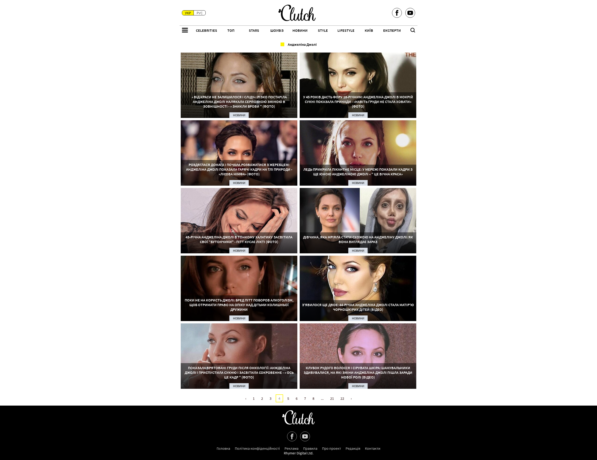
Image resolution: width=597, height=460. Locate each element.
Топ (230, 30)
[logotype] (297, 13)
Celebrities (206, 30)
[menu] (185, 30)
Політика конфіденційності (257, 448)
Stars (254, 30)
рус (200, 13)
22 (342, 398)
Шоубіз (277, 30)
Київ (369, 30)
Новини (300, 30)
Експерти (392, 30)
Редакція (353, 448)
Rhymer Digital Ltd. (298, 453)
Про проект (331, 448)
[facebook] (397, 13)
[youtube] (410, 13)
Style (323, 30)
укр (188, 13)
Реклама (291, 448)
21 (332, 398)
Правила (310, 448)
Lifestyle (345, 30)
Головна (223, 448)
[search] (412, 30)
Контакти (372, 448)
